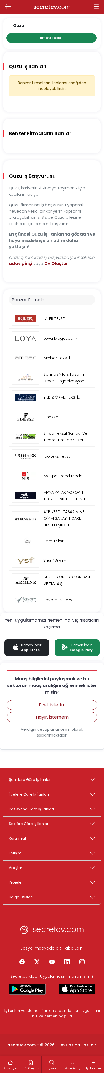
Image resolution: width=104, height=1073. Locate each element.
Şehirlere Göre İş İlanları (30, 779)
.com (52, 7)
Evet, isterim (52, 705)
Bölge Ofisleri (21, 897)
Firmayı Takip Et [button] (52, 37)
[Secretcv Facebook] (22, 962)
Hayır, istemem (52, 717)
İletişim (15, 853)
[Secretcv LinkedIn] (67, 962)
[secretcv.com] (52, 931)
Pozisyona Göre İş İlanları (31, 809)
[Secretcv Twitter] (37, 962)
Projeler (16, 882)
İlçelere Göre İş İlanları (29, 794)
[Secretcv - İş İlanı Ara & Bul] (27, 989)
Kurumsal (17, 838)
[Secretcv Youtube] (52, 962)
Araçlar (15, 867)
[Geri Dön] (7, 7)
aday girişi (21, 263)
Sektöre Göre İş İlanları (29, 823)
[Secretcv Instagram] (82, 962)
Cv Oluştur (56, 263)
